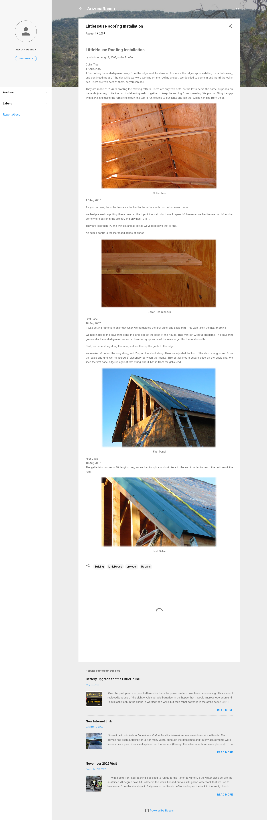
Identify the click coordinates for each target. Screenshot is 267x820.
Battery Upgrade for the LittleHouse (113, 679)
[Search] (238, 9)
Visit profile (26, 58)
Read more (225, 710)
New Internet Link (99, 721)
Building (99, 566)
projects (132, 566)
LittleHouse (115, 566)
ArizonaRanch (101, 8)
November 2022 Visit (101, 763)
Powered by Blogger (161, 810)
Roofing (146, 566)
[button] (230, 27)
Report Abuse (11, 114)
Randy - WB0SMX (25, 49)
